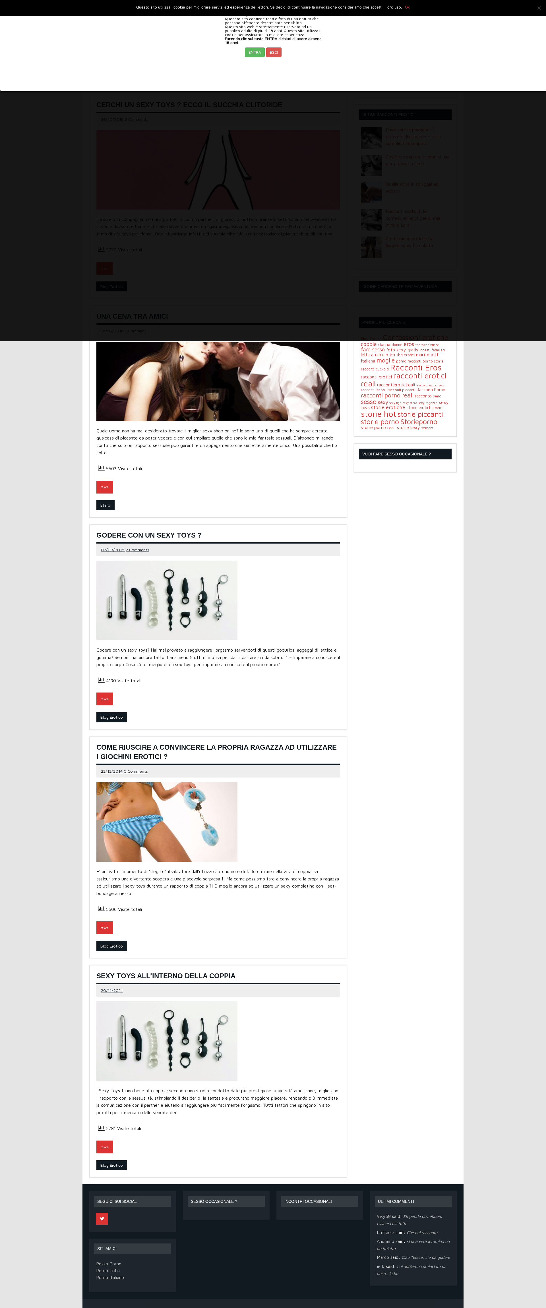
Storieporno (418, 421)
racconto (423, 395)
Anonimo (385, 1241)
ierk (380, 1266)
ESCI (274, 52)
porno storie (433, 361)
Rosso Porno (108, 1263)
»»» (105, 486)
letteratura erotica (378, 354)
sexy (383, 402)
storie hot (378, 413)
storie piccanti (420, 414)
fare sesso (373, 349)
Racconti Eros (416, 367)
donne (397, 345)
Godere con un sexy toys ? (149, 535)
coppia (369, 344)
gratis (413, 349)
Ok (407, 7)
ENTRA (255, 52)
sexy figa (395, 403)
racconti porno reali (387, 395)
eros (409, 344)
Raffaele (385, 1232)
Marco (383, 1257)
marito (422, 354)
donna (384, 344)
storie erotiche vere (424, 407)
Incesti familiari (432, 350)
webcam (427, 428)
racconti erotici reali (403, 379)
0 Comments (136, 771)
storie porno (380, 421)
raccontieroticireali (396, 384)
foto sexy (396, 349)
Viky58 (384, 1216)
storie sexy (408, 427)
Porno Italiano (110, 1277)
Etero (105, 505)
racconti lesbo (373, 390)
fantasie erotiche (427, 345)
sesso (369, 401)
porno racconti (408, 361)
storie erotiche (388, 407)
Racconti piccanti (400, 390)
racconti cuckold (375, 369)
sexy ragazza (428, 403)
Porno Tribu (108, 1270)
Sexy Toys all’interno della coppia (165, 976)
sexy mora (410, 403)
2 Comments (137, 549)
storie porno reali (378, 427)
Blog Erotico (111, 717)
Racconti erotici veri (430, 385)
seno (437, 396)
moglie (386, 360)
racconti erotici (376, 376)
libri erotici (405, 355)
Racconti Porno (431, 389)
